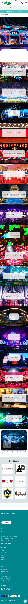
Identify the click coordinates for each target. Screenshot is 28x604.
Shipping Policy (5, 574)
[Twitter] (9, 589)
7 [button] (12, 451)
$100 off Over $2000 (14, 11)
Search (3, 555)
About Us (3, 550)
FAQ (2, 562)
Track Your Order (5, 581)
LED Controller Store (12, 600)
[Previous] (2, 60)
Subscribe (6, 522)
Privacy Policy (4, 569)
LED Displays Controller (7, 532)
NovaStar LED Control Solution (9, 536)
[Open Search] (2, 7)
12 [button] (20, 451)
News (2, 557)
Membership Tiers (5, 578)
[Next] (26, 60)
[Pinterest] (7, 589)
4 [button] (7, 451)
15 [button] (25, 451)
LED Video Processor (6, 534)
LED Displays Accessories (7, 538)
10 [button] (17, 451)
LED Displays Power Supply (8, 541)
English (17, 0)
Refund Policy (4, 571)
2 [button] (4, 451)
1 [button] (2, 451)
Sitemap (3, 559)
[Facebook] (2, 589)
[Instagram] (4, 589)
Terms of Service (5, 576)
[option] (14, 11)
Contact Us (4, 553)
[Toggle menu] (2, 2)
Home (2, 14)
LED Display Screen (6, 543)
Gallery (6, 14)
